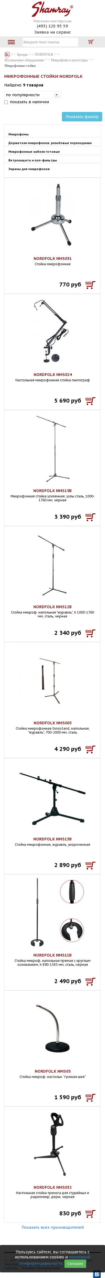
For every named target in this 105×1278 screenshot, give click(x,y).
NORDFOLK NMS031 (53, 258)
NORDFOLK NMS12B (52, 607)
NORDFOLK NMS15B (52, 490)
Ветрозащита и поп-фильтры (32, 160)
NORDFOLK (44, 55)
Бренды (7, 54)
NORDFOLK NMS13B (52, 839)
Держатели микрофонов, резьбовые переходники (50, 143)
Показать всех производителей (53, 1227)
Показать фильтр (82, 116)
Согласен (75, 1263)
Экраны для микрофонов (29, 169)
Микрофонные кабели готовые (34, 152)
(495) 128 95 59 (52, 26)
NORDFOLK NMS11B (52, 955)
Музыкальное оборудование (24, 60)
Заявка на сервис (52, 32)
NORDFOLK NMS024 (53, 374)
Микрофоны (18, 134)
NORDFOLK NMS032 (53, 1187)
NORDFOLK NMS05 (53, 1071)
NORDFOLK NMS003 (53, 723)
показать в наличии (29, 101)
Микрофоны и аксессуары (69, 60)
